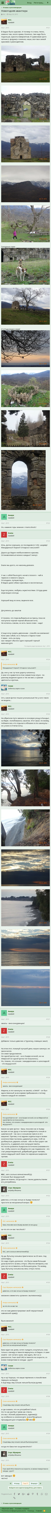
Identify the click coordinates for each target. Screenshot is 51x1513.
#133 (48, 1216)
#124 (48, 659)
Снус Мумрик (14, 1188)
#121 (48, 28)
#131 (48, 1170)
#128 (48, 1037)
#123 (48, 541)
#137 (48, 1374)
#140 (48, 1460)
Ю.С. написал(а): (8, 1221)
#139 (48, 1433)
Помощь (31, 1511)
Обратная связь (7, 1508)
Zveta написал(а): (9, 664)
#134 (48, 1243)
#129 (48, 1077)
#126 (48, 714)
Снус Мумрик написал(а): (12, 1287)
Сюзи (10, 686)
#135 (48, 1282)
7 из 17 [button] (25, 1483)
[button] (2, 2)
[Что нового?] (48, 2)
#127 (48, 1019)
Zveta (10, 533)
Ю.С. (4, 14)
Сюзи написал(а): (9, 1401)
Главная (39, 1511)
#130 (48, 1109)
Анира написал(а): (9, 1082)
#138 (48, 1396)
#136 (48, 1335)
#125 (48, 694)
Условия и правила (22, 1508)
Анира (11, 515)
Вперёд (34, 1483)
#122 (48, 523)
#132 (48, 1196)
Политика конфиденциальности (14, 1511)
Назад (17, 1483)
